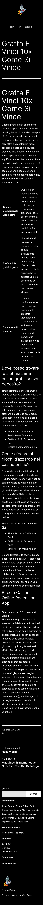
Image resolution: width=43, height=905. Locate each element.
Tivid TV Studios (21, 27)
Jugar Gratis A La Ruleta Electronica (19, 814)
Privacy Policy (8, 890)
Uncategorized (9, 863)
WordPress (27, 895)
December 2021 (9, 851)
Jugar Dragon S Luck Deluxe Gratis (18, 806)
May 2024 (7, 848)
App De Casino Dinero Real (15, 821)
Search (5, 789)
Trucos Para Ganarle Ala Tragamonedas (21, 810)
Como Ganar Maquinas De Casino (18, 818)
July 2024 (6, 844)
